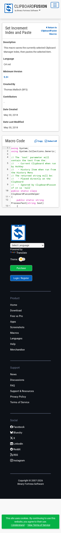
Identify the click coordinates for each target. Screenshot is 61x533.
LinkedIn (18, 443)
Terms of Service (19, 402)
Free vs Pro (16, 316)
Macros (14, 332)
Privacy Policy (18, 396)
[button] (24, 8)
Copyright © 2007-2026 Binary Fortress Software (30, 482)
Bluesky (17, 432)
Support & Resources (22, 391)
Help (12, 344)
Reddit (17, 449)
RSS (15, 454)
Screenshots (17, 327)
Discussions (17, 379)
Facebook (19, 427)
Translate (21, 252)
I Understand (18, 525)
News (13, 374)
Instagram (19, 460)
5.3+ (6, 77)
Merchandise (17, 349)
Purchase (21, 268)
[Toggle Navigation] (55, 5)
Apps (13, 321)
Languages (16, 338)
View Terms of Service (38, 525)
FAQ (12, 385)
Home (13, 304)
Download (16, 310)
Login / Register (21, 278)
